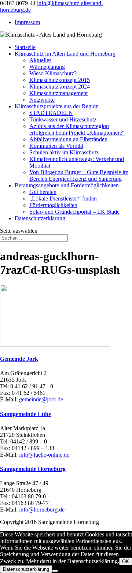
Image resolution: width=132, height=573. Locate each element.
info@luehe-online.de (44, 455)
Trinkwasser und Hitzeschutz (62, 119)
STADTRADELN (51, 113)
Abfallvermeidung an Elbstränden (68, 139)
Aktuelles (40, 60)
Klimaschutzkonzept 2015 (59, 80)
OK (125, 561)
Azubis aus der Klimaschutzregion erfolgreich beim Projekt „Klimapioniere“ (77, 129)
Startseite (25, 47)
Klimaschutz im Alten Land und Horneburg (65, 53)
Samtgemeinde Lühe (25, 414)
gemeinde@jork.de (41, 399)
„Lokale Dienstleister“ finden (63, 198)
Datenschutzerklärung (40, 218)
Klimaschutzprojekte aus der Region (57, 106)
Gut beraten (42, 192)
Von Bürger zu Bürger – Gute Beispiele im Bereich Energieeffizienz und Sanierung (78, 175)
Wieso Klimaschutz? (53, 73)
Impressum (27, 22)
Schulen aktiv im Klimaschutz (64, 152)
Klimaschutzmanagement (58, 93)
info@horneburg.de (42, 509)
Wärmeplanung (47, 67)
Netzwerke (42, 100)
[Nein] (55, 571)
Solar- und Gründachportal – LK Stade (74, 212)
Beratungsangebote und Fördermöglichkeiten (67, 185)
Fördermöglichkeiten (53, 205)
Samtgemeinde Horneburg (33, 469)
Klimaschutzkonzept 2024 (59, 86)
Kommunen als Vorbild (56, 146)
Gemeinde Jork (19, 359)
